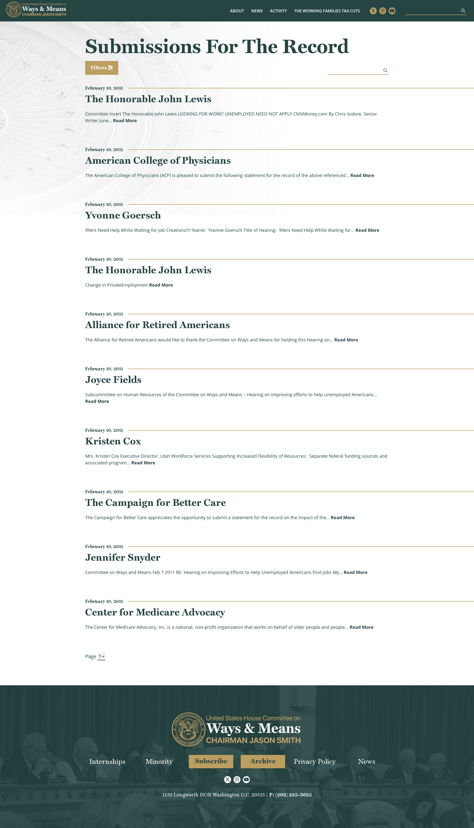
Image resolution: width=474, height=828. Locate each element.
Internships (107, 761)
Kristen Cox (113, 441)
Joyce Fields (113, 379)
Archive (263, 761)
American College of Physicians (158, 160)
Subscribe (211, 761)
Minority (159, 761)
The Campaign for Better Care (155, 502)
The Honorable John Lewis (148, 98)
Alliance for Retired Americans (157, 324)
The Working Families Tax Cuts (327, 11)
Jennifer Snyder (122, 557)
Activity (278, 11)
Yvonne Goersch (123, 215)
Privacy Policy (315, 761)
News (257, 11)
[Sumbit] (463, 11)
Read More (125, 120)
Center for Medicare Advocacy (155, 612)
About (237, 11)
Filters (99, 68)
